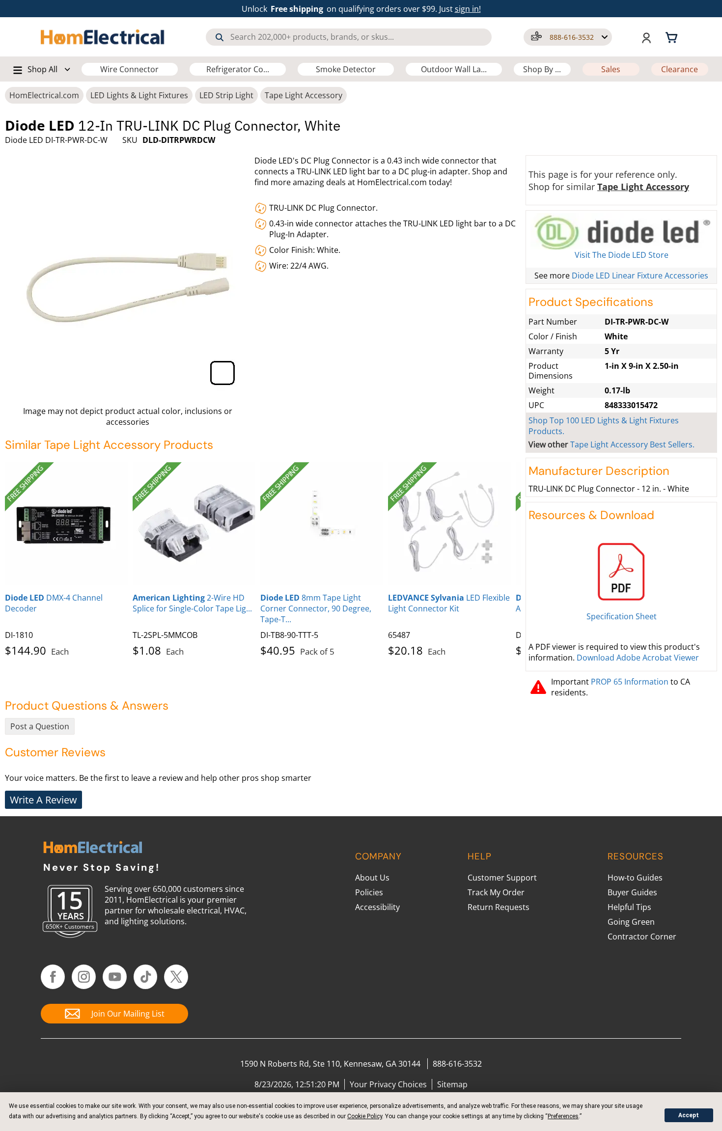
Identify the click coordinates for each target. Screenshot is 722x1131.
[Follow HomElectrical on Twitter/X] (176, 977)
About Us (372, 877)
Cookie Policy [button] (364, 1116)
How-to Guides (635, 877)
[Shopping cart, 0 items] (673, 36)
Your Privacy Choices (388, 1084)
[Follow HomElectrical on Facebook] (53, 977)
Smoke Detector (346, 69)
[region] (263, 557)
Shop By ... (542, 69)
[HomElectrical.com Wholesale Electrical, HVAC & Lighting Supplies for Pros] (103, 36)
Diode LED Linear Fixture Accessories (640, 275)
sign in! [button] (468, 8)
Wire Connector (129, 69)
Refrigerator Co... (237, 69)
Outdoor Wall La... (454, 69)
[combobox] (349, 37)
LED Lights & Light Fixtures (139, 95)
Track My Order (496, 892)
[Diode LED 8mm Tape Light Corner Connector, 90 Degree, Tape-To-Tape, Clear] (321, 523)
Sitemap (452, 1084)
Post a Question (39, 726)
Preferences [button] (563, 1116)
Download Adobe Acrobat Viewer (638, 657)
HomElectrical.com (44, 95)
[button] (568, 37)
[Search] (219, 37)
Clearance (679, 69)
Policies (369, 892)
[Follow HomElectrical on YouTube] (115, 977)
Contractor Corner (642, 936)
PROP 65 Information (629, 681)
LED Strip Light (226, 95)
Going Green (631, 921)
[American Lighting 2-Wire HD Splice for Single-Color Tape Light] (194, 523)
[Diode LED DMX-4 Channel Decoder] (66, 523)
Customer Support (502, 877)
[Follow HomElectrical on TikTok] (146, 977)
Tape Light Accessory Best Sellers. (632, 444)
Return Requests (498, 907)
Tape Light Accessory (303, 95)
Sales (610, 69)
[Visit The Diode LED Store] (621, 231)
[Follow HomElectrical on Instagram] (84, 977)
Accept (688, 1115)
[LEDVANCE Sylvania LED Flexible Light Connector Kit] (449, 523)
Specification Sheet (621, 616)
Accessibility (377, 907)
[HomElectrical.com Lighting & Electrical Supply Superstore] (92, 848)
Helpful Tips (629, 907)
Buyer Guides (632, 892)
